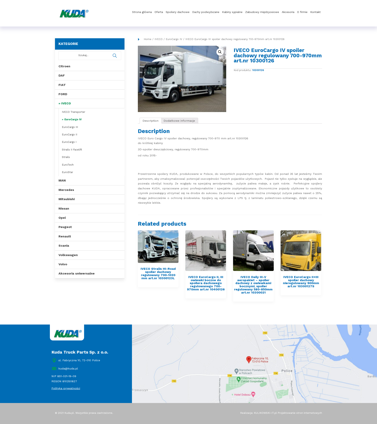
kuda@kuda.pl (68, 368)
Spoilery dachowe (177, 12)
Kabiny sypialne (232, 12)
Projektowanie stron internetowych (300, 412)
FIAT (62, 85)
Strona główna (142, 12)
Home (147, 39)
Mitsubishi (67, 199)
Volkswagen (68, 255)
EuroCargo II (69, 134)
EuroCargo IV (73, 119)
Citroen (64, 66)
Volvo (63, 264)
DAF (62, 75)
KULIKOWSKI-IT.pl (265, 412)
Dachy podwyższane (205, 12)
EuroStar (67, 172)
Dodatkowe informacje (179, 120)
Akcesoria (288, 12)
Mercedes (66, 190)
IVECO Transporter (73, 111)
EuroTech (68, 164)
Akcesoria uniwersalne (77, 273)
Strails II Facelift (72, 149)
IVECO (66, 103)
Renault (65, 236)
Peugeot (65, 227)
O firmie (302, 12)
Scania (64, 245)
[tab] (151, 121)
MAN (62, 180)
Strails (66, 157)
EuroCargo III (70, 127)
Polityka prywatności (65, 388)
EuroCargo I (69, 141)
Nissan (64, 208)
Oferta (159, 12)
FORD (63, 94)
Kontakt (315, 12)
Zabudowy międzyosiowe (262, 12)
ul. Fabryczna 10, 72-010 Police (79, 360)
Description (150, 120)
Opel (62, 218)
